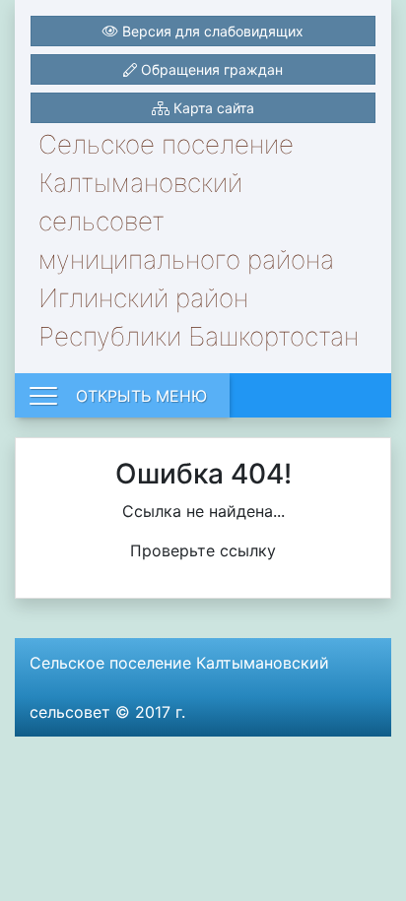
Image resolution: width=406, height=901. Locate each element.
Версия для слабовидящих (211, 31)
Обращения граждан (210, 69)
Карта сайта (211, 107)
